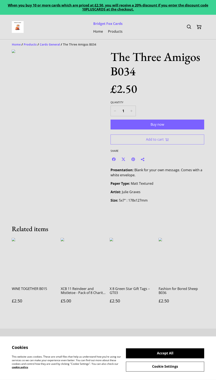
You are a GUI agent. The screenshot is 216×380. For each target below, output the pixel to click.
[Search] (189, 27)
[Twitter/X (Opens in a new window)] (123, 159)
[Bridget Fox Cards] (18, 27)
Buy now (157, 124)
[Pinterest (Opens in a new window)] (133, 159)
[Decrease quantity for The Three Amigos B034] (115, 111)
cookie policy (20, 367)
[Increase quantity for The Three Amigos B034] (131, 111)
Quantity (117, 102)
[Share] (143, 159)
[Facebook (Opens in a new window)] (114, 159)
